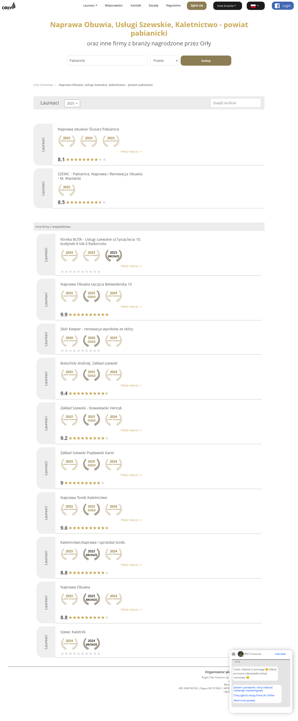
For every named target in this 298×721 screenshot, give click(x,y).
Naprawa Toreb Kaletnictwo (83, 497)
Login (286, 5)
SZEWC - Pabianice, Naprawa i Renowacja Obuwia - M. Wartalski (100, 176)
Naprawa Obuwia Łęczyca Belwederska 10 (96, 284)
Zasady (153, 5)
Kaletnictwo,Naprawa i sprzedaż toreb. (93, 542)
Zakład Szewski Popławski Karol (87, 452)
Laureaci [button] (89, 5)
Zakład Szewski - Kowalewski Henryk (91, 407)
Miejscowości (114, 5)
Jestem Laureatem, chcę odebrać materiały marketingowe (253, 689)
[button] (256, 6)
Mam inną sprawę (244, 700)
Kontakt (136, 5)
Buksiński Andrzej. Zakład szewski (89, 363)
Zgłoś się (197, 5)
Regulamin (173, 5)
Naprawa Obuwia (75, 587)
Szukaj (205, 61)
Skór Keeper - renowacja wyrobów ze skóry (96, 328)
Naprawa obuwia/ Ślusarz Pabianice (88, 129)
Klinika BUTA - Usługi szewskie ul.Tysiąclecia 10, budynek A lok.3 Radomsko (100, 241)
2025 (71, 103)
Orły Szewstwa (43, 85)
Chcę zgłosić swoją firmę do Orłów (254, 695)
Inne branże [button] (225, 6)
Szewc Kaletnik (72, 631)
